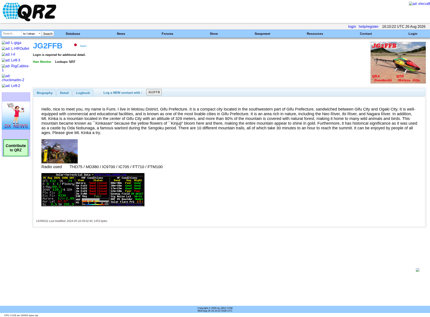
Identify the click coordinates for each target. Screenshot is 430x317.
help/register (368, 26)
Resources (315, 33)
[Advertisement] (224, 270)
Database (73, 33)
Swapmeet (262, 33)
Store (214, 33)
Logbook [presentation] (83, 93)
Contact (366, 33)
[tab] (44, 93)
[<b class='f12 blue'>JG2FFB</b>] (398, 82)
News (121, 33)
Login (412, 33)
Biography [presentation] (45, 93)
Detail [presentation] (64, 93)
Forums (167, 33)
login (352, 26)
